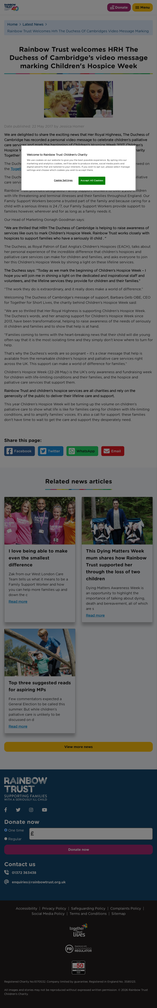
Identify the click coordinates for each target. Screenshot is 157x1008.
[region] (78, 168)
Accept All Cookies (92, 180)
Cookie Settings (63, 180)
